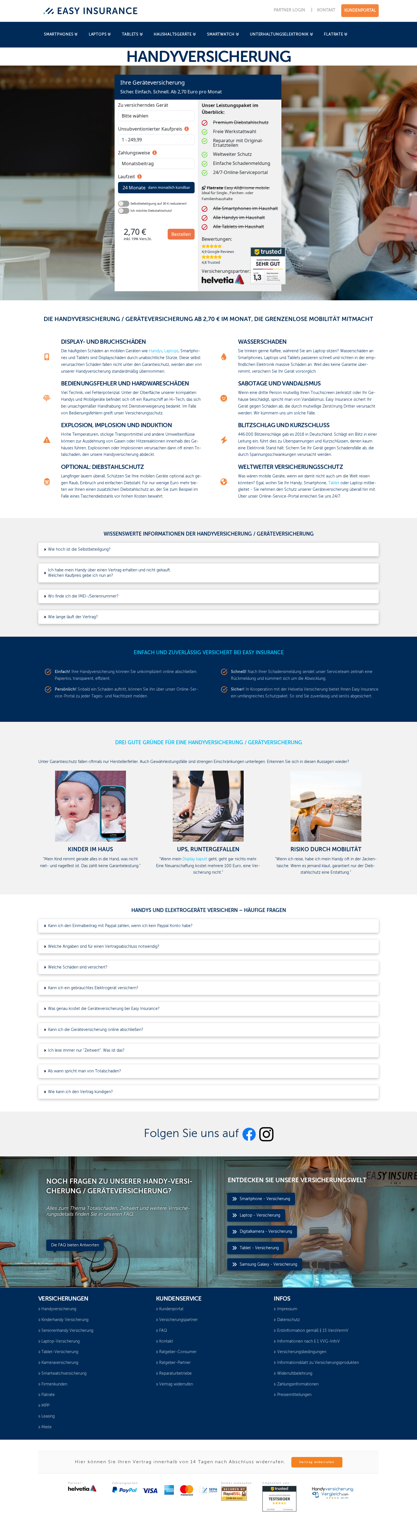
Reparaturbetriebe (175, 1374)
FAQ (163, 1331)
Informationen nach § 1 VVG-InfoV (308, 1341)
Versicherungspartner (178, 1320)
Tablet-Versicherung (59, 1352)
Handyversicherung (58, 1309)
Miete (46, 1427)
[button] (208, 549)
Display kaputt (194, 859)
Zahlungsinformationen (298, 1384)
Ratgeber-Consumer (178, 1352)
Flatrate (48, 1395)
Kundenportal (171, 1309)
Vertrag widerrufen (176, 1384)
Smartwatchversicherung (64, 1374)
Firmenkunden (54, 1384)
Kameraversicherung (59, 1363)
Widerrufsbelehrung (294, 1374)
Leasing (48, 1416)
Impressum (287, 1309)
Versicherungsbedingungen (301, 1352)
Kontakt (166, 1341)
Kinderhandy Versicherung (65, 1320)
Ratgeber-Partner (175, 1363)
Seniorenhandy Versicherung (67, 1331)
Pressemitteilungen (294, 1395)
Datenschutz (288, 1320)
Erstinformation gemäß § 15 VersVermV (312, 1331)
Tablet (333, 483)
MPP (45, 1406)
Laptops (171, 351)
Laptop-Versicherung (60, 1341)
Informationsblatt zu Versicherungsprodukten (318, 1363)
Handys (155, 351)
